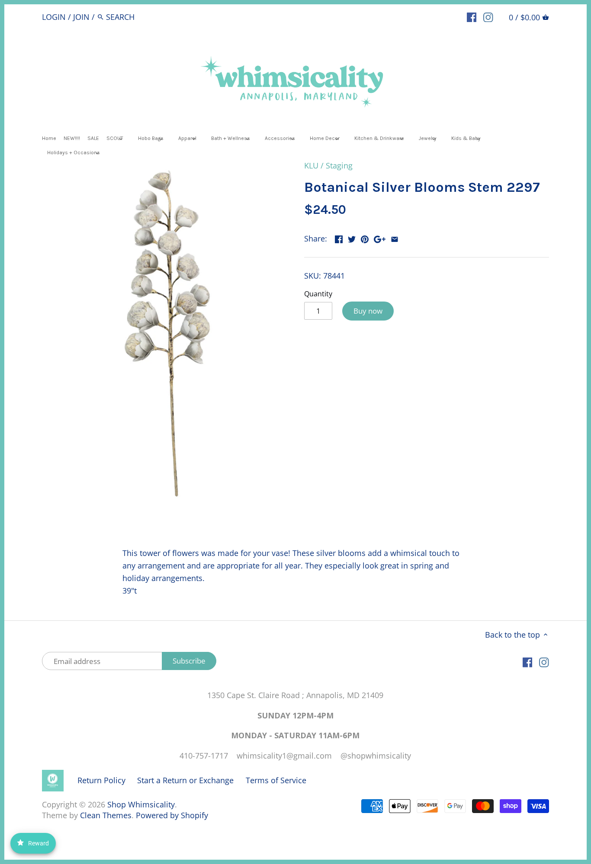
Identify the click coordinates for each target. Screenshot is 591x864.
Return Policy (101, 780)
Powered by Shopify (172, 815)
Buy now (367, 311)
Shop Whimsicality (141, 804)
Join (81, 17)
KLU (311, 165)
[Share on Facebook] (339, 237)
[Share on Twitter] (352, 237)
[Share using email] (394, 237)
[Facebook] (472, 16)
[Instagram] (488, 16)
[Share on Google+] (379, 237)
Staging (339, 165)
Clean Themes (106, 815)
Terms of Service (276, 780)
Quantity (318, 294)
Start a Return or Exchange (185, 780)
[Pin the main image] (365, 237)
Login (54, 17)
